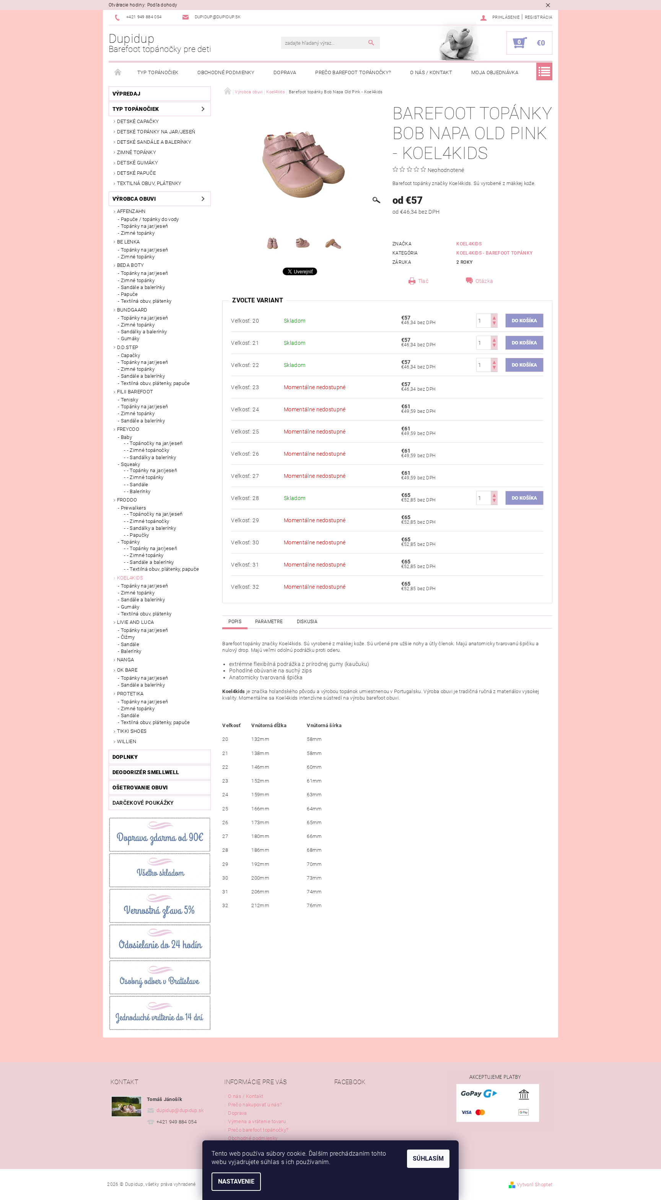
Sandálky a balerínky (144, 332)
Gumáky (130, 338)
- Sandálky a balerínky (151, 457)
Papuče (129, 294)
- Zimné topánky (145, 477)
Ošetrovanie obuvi (140, 787)
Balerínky (131, 651)
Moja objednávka (494, 72)
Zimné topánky (136, 152)
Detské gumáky (137, 163)
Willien (126, 741)
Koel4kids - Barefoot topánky (494, 253)
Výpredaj (126, 94)
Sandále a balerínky (143, 287)
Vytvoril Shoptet (534, 1184)
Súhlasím (428, 1158)
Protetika (130, 694)
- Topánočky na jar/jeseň (155, 443)
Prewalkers (133, 508)
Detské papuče (136, 173)
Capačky (130, 355)
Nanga (125, 660)
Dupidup (160, 42)
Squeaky (130, 464)
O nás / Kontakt (431, 72)
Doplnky (125, 757)
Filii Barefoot (135, 392)
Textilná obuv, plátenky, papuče (155, 383)
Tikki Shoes (132, 731)
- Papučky (138, 535)
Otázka (484, 281)
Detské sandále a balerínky (154, 142)
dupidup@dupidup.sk (180, 1110)
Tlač (423, 281)
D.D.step (127, 347)
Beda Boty (130, 265)
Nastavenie (236, 1181)
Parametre (269, 621)
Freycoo (128, 429)
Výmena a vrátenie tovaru (257, 1121)
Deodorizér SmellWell (145, 772)
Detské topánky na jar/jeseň (156, 132)
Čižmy (128, 637)
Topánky (130, 542)
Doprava (285, 72)
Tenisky (129, 400)
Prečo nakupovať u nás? (255, 1104)
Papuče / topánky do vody (150, 219)
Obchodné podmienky (225, 72)
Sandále (130, 644)
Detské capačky (138, 121)
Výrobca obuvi (134, 199)
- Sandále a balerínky (150, 562)
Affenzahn (131, 211)
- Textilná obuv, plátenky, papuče (163, 569)
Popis (234, 621)
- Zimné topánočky (148, 450)
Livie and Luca (135, 622)
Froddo (127, 500)
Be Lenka (128, 242)
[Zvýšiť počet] (494, 317)
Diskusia (307, 621)
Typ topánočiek (157, 72)
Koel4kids (130, 578)
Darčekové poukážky (143, 803)
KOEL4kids (469, 244)
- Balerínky (139, 491)
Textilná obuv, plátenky (149, 183)
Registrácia (539, 17)
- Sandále (137, 484)
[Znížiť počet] (494, 324)
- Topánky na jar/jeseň (152, 470)
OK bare (127, 670)
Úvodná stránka (118, 73)
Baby (126, 437)
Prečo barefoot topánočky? (353, 72)
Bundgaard (132, 310)
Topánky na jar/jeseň (144, 226)
